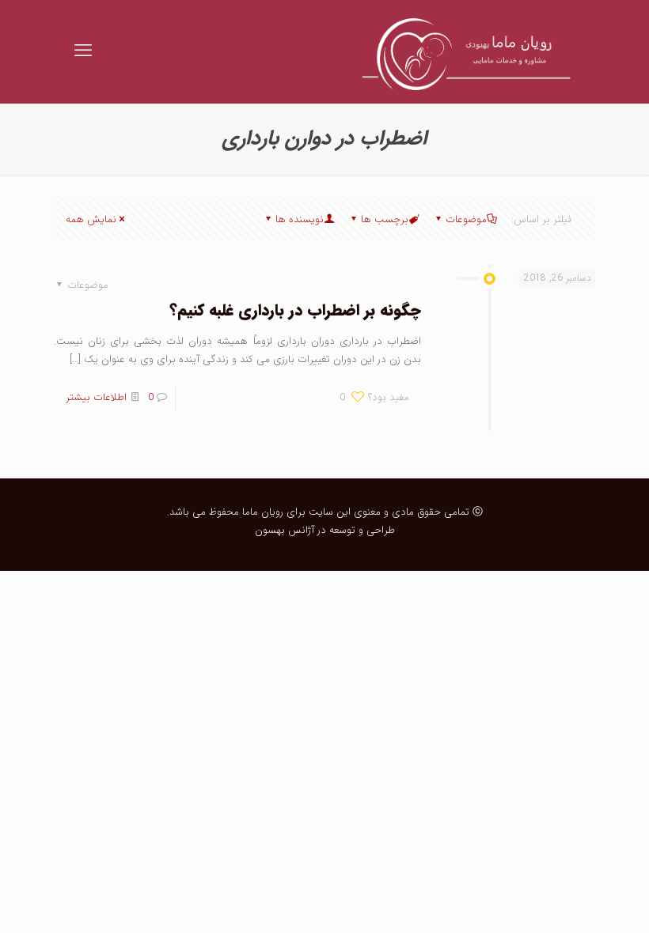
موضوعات (466, 219)
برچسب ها (384, 219)
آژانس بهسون (284, 530)
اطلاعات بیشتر (96, 397)
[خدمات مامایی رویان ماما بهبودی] (460, 51)
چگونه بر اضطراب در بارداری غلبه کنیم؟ (295, 310)
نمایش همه (91, 219)
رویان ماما (261, 512)
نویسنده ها (299, 219)
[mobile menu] (83, 51)
